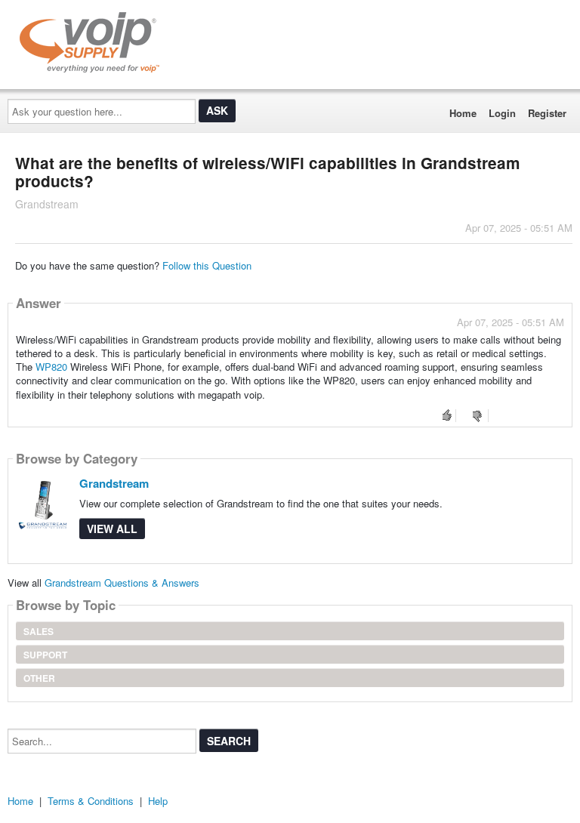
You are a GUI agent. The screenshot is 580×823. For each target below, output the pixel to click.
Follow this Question (206, 265)
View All (112, 528)
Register (547, 113)
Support (45, 654)
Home (463, 113)
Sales (38, 631)
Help (158, 801)
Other (39, 678)
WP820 (51, 366)
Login (502, 113)
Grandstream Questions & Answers (122, 582)
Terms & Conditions (91, 801)
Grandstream (114, 483)
